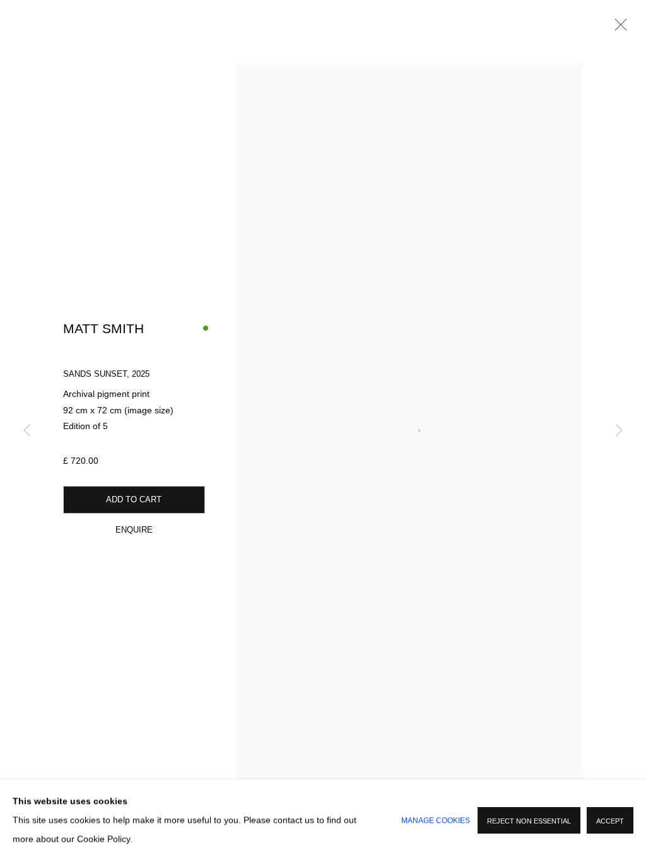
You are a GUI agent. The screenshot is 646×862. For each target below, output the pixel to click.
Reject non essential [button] (529, 821)
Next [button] (619, 431)
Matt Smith (103, 328)
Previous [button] (27, 431)
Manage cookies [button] (435, 821)
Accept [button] (610, 821)
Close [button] (617, 28)
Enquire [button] (134, 530)
